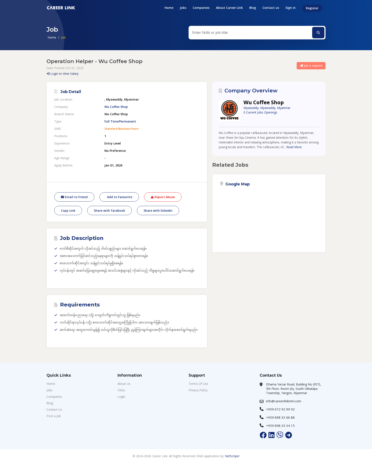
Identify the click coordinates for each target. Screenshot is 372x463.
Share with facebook (109, 210)
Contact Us (54, 409)
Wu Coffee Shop (116, 106)
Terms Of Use (198, 384)
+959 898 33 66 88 (280, 417)
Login (121, 397)
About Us (124, 384)
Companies (201, 8)
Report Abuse (164, 197)
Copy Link (68, 210)
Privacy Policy (198, 390)
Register (312, 8)
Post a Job (53, 416)
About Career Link (229, 8)
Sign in (290, 8)
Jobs (183, 8)
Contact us (270, 8)
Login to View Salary (64, 73)
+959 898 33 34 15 (280, 425)
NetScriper (232, 456)
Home (168, 8)
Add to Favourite (119, 197)
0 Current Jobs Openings (260, 112)
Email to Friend (76, 197)
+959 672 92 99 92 (280, 409)
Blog (252, 8)
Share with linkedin (158, 210)
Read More (294, 147)
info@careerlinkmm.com (283, 401)
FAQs (121, 390)
